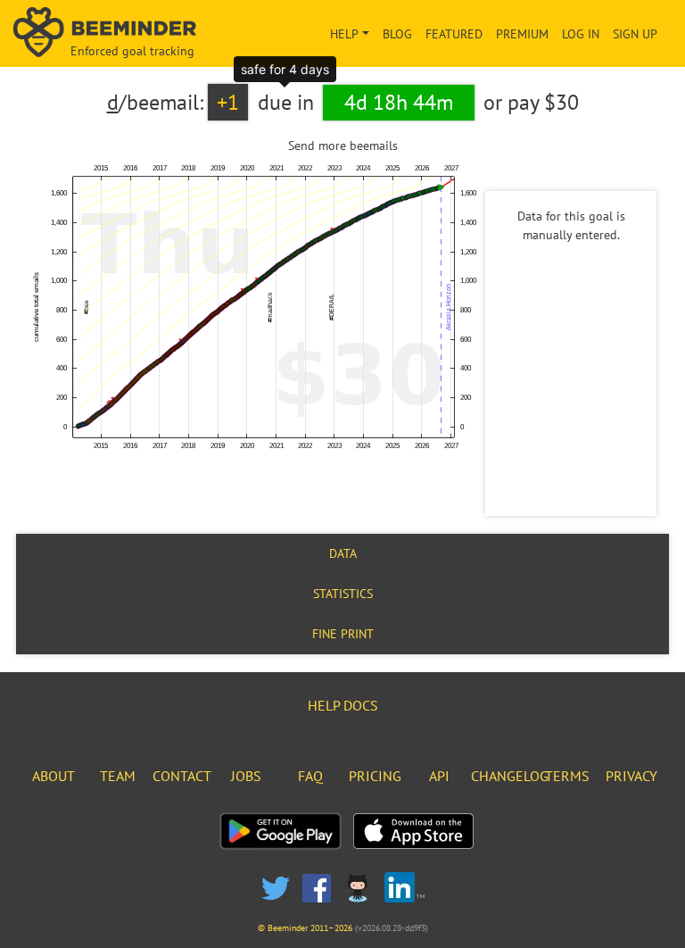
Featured (454, 34)
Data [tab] (343, 553)
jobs (246, 776)
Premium (522, 34)
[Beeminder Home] (114, 33)
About (53, 776)
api (439, 776)
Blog (397, 34)
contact (182, 776)
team (118, 776)
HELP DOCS (343, 705)
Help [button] (344, 34)
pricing (375, 776)
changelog (510, 776)
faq (310, 776)
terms (567, 776)
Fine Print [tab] (343, 634)
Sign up (635, 34)
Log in (580, 34)
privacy (631, 776)
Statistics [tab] (343, 594)
